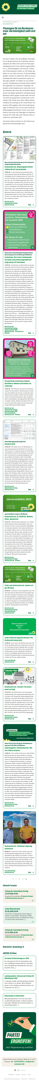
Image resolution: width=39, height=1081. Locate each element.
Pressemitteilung (10, 413)
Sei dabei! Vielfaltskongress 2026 (17, 958)
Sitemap (23, 1074)
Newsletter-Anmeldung (12, 947)
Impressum (24, 1079)
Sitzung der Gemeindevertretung (16, 891)
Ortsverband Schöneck (10, 22)
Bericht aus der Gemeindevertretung (11, 202)
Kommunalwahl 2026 (11, 330)
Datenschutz (32, 1079)
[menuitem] (11, 1074)
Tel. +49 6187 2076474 (18, 1061)
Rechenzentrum (8, 24)
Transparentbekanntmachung (12, 1079)
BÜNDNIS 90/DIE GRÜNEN (27, 6)
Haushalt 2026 (10, 444)
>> (26, 879)
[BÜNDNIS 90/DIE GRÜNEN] (5, 7)
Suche (29, 1074)
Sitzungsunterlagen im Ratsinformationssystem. (19, 897)
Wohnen (7, 333)
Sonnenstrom (19, 331)
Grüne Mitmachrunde (12, 909)
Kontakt (18, 1074)
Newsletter (11, 1074)
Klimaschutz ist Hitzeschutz (14, 996)
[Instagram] (18, 1070)
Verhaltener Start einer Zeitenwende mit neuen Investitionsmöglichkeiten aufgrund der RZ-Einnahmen (18, 259)
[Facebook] (15, 1070)
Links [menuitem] (22, 1070)
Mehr (29, 205)
